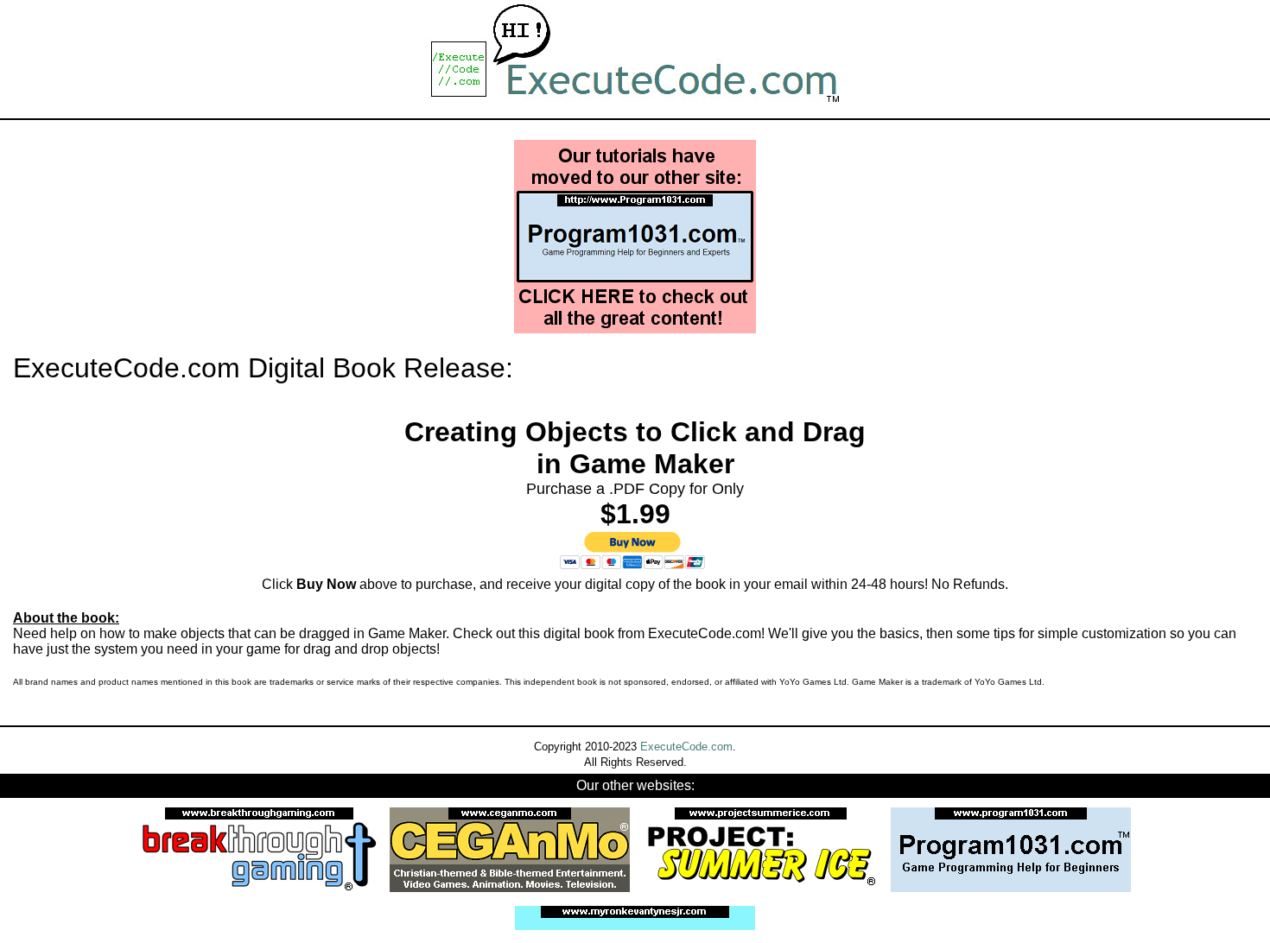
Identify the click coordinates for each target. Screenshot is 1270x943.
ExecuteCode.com (686, 746)
